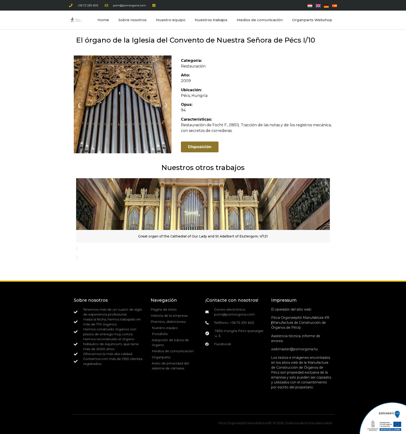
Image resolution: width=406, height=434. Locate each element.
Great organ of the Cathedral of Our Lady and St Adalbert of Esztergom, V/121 (203, 236)
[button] (79, 105)
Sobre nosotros (132, 20)
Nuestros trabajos (211, 20)
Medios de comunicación (260, 20)
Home (103, 20)
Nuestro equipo (170, 20)
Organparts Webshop (312, 20)
